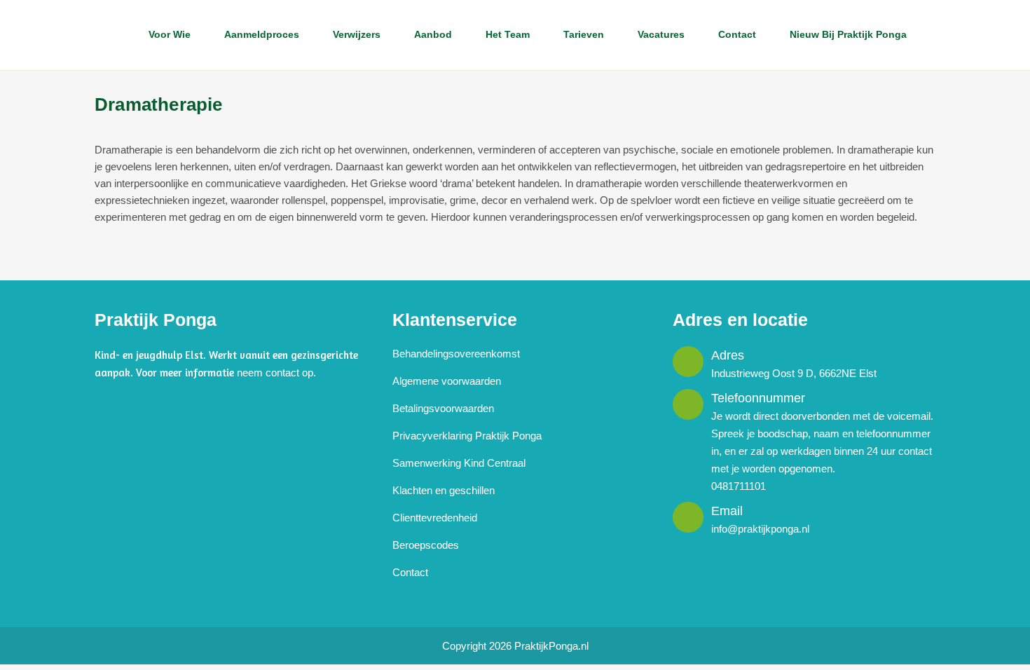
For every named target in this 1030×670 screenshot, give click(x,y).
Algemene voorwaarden (446, 381)
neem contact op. (276, 372)
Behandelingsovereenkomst (456, 354)
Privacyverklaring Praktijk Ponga (467, 436)
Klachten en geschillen (443, 490)
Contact (410, 572)
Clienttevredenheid (434, 518)
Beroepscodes (425, 545)
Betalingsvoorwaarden (443, 408)
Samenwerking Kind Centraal (459, 463)
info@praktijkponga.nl (760, 529)
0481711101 (738, 486)
